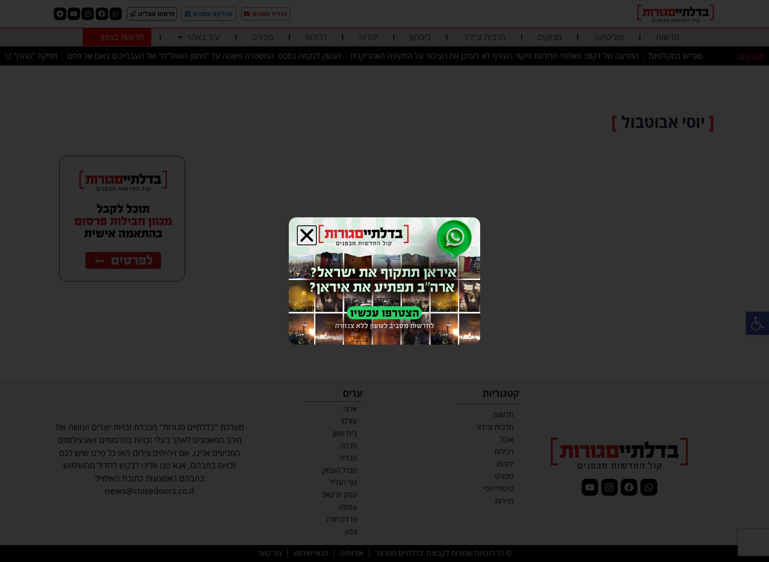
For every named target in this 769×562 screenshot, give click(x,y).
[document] (384, 281)
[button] (307, 235)
